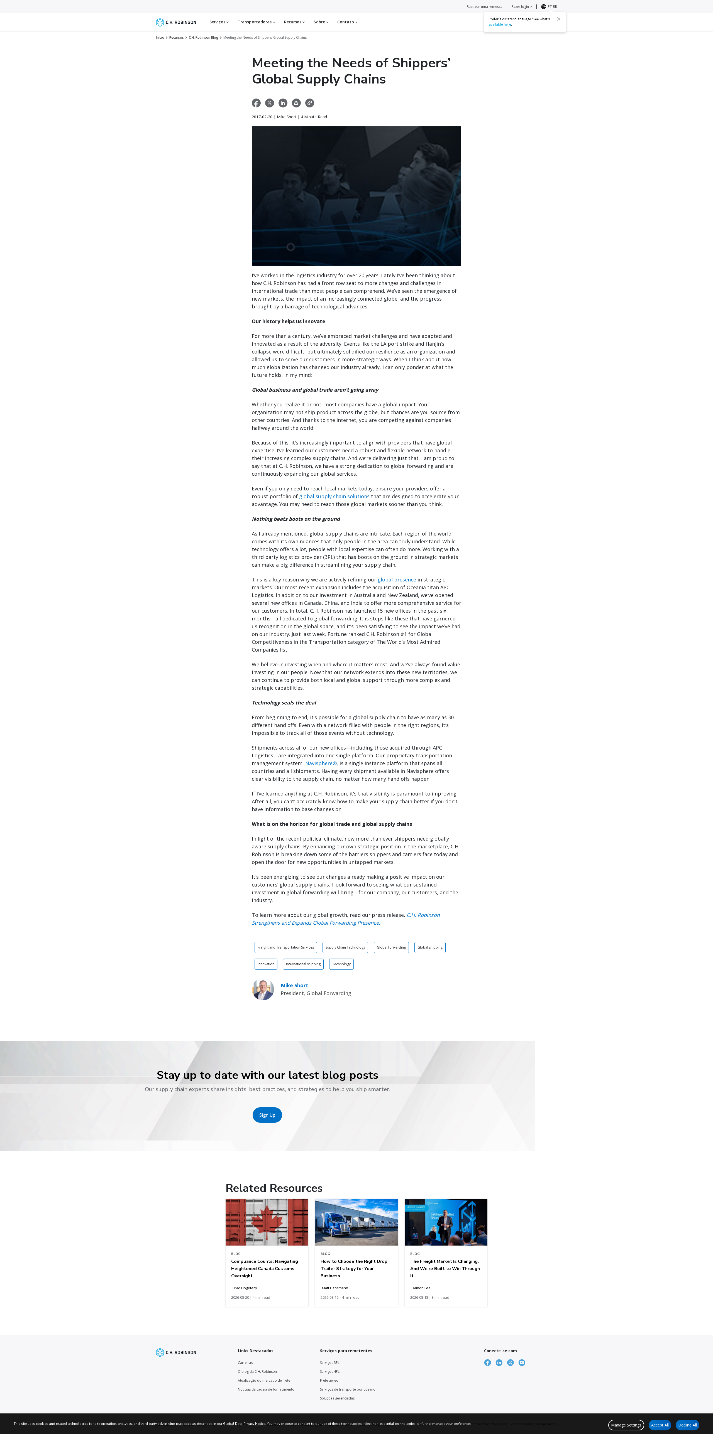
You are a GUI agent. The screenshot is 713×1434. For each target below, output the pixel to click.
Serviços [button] (217, 21)
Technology (341, 964)
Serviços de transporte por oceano (347, 1389)
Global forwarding (391, 947)
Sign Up (267, 1115)
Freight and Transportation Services (286, 947)
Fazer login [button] (521, 6)
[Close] (558, 18)
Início (160, 37)
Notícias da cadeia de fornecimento (266, 1389)
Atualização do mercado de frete (264, 1380)
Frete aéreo (329, 1380)
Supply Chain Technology (345, 947)
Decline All (687, 1425)
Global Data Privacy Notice (244, 1423)
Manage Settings (626, 1425)
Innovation (266, 964)
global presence (397, 579)
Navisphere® (321, 763)
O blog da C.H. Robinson (257, 1371)
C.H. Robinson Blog (203, 37)
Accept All (660, 1425)
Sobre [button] (320, 21)
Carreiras (245, 1362)
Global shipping (430, 947)
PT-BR (552, 6)
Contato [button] (346, 21)
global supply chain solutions (334, 496)
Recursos (176, 37)
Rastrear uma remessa (484, 6)
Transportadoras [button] (255, 21)
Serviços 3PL (330, 1362)
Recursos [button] (293, 21)
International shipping (303, 964)
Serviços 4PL (330, 1371)
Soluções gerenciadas (337, 1398)
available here (500, 24)
